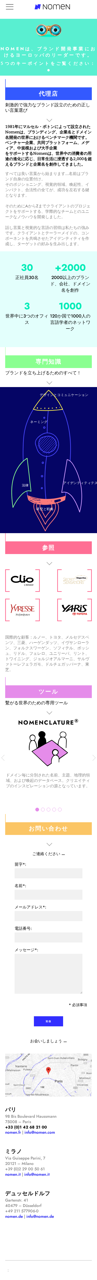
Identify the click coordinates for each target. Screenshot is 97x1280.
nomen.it (13, 1174)
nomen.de (14, 1216)
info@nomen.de (40, 1216)
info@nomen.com (39, 1132)
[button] (48, 70)
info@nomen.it (37, 1174)
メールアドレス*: (30, 907)
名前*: (20, 885)
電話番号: (23, 928)
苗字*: (20, 864)
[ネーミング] (48, 445)
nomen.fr (13, 1132)
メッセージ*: (26, 950)
